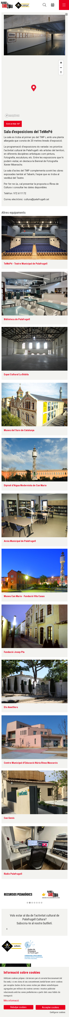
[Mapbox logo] (12, 115)
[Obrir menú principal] (64, 5)
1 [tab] (27, 903)
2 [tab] (30, 903)
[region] (34, 896)
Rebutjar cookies (18, 1007)
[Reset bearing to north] (61, 72)
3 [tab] (32, 903)
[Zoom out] (61, 67)
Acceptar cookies (50, 1007)
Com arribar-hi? (13, 124)
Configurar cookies (57, 1012)
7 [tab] (41, 903)
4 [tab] (34, 903)
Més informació (11, 1000)
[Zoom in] (61, 62)
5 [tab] (37, 903)
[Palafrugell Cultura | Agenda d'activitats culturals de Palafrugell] (14, 5)
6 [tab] (39, 903)
